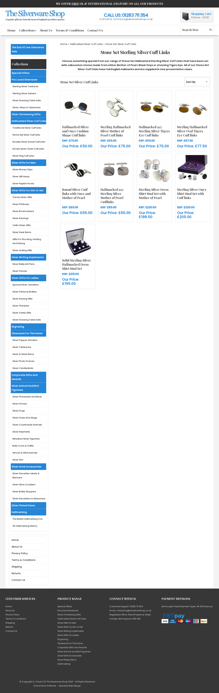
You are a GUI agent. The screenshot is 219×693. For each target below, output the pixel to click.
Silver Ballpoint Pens (23, 264)
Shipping (17, 566)
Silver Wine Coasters (23, 484)
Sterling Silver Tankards (25, 86)
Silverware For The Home (27, 333)
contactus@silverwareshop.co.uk (133, 19)
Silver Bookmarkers (23, 211)
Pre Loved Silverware (24, 79)
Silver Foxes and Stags (24, 417)
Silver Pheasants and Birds (27, 396)
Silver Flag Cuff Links (23, 155)
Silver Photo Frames (23, 361)
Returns (16, 573)
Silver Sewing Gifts (22, 298)
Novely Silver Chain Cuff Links (28, 148)
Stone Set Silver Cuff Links (26, 134)
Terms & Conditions (70, 30)
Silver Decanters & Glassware (28, 498)
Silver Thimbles (20, 305)
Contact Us (95, 30)
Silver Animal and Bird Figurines (25, 388)
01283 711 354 (135, 15)
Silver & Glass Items (23, 354)
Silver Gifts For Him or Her (28, 190)
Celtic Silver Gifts (21, 225)
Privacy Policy (20, 553)
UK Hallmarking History (24, 526)
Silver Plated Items (23, 505)
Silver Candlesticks (22, 368)
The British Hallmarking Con (27, 519)
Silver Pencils (19, 271)
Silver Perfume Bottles (24, 291)
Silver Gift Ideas (20, 176)
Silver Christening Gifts (26, 114)
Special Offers (21, 73)
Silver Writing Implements (28, 257)
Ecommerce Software (45, 685)
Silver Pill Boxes (20, 204)
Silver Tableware (21, 347)
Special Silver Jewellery (25, 284)
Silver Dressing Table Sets (26, 100)
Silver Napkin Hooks (23, 183)
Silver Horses (19, 403)
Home (11, 30)
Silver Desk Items (21, 232)
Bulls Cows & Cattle (23, 445)
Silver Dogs (18, 410)
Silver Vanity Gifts (21, 312)
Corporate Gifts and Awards (24, 377)
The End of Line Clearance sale (28, 49)
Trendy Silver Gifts (22, 197)
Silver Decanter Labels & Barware (25, 475)
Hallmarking (19, 512)
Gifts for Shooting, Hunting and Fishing (26, 241)
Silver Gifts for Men (24, 162)
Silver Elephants (21, 431)
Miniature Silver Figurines (26, 438)
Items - (200, 17)
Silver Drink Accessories (26, 466)
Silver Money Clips (22, 169)
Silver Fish (17, 459)
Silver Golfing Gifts (22, 250)
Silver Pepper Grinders (24, 340)
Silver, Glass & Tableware (26, 107)
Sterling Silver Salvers (24, 93)
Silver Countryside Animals (27, 424)
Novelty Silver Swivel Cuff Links (28, 141)
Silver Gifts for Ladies (25, 278)
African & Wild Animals (24, 452)
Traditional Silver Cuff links (26, 127)
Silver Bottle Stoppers (24, 491)
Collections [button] (27, 30)
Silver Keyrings (20, 218)
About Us (46, 30)
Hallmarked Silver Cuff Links (29, 121)
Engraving (18, 326)
